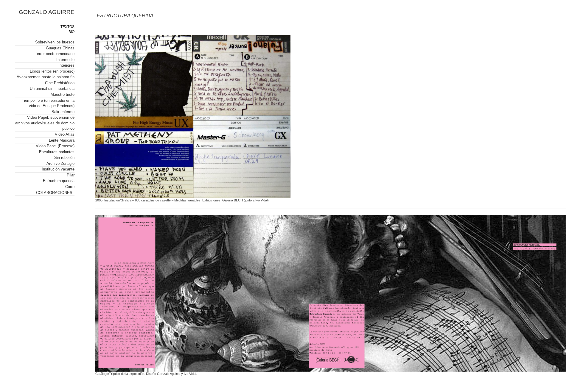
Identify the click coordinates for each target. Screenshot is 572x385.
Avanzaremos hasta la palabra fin (45, 77)
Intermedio (65, 59)
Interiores (66, 65)
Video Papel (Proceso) (55, 146)
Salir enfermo (63, 111)
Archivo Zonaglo (60, 163)
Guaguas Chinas (60, 48)
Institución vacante (58, 169)
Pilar (70, 175)
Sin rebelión (64, 157)
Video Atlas (64, 134)
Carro (69, 186)
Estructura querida (58, 181)
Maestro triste (62, 94)
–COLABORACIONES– (54, 192)
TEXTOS (67, 27)
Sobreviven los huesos (54, 42)
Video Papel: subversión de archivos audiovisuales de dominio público (44, 123)
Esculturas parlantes (56, 152)
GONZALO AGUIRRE (46, 12)
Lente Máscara (61, 140)
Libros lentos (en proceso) (52, 71)
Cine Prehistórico (59, 83)
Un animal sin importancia (52, 88)
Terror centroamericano (54, 53)
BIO (71, 32)
